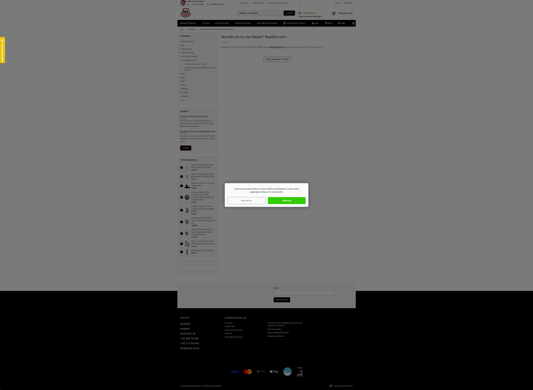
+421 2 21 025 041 (189, 343)
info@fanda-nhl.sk (189, 348)
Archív (185, 148)
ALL (183, 100)
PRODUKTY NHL (188, 52)
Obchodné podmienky (234, 337)
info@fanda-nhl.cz (277, 47)
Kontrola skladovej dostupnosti (194, 116)
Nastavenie (246, 200)
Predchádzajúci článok (277, 59)
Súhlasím (286, 200)
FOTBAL (185, 92)
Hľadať (289, 13)
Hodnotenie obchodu (278, 3)
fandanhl (184, 328)
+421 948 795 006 (189, 338)
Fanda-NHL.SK (188, 333)
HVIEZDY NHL (187, 49)
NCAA (184, 85)
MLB (183, 77)
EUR (337, 3)
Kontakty (243, 3)
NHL (183, 45)
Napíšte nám (258, 3)
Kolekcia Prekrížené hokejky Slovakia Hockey (199, 69)
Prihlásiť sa (282, 300)
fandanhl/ (185, 324)
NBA (183, 81)
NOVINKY (185, 96)
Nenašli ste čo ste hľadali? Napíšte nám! (197, 131)
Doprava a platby (275, 329)
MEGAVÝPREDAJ (188, 41)
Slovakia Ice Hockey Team (195, 64)
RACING (185, 88)
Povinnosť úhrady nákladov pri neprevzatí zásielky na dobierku (285, 324)
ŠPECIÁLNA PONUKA (190, 56)
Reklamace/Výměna (276, 336)
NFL (183, 73)
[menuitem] (188, 23)
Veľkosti (228, 333)
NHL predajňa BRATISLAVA (278, 332)
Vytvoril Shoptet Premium (343, 386)
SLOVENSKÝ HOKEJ (189, 60)
